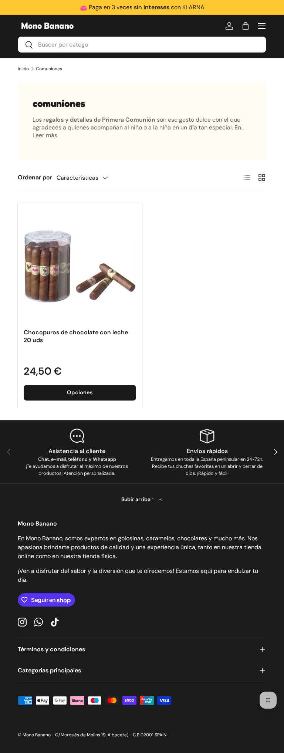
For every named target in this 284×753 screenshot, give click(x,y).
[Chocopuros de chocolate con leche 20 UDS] (80, 265)
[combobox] (142, 45)
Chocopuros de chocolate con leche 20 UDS (76, 336)
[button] (245, 26)
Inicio (23, 69)
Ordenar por (35, 177)
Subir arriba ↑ (138, 499)
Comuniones (49, 69)
